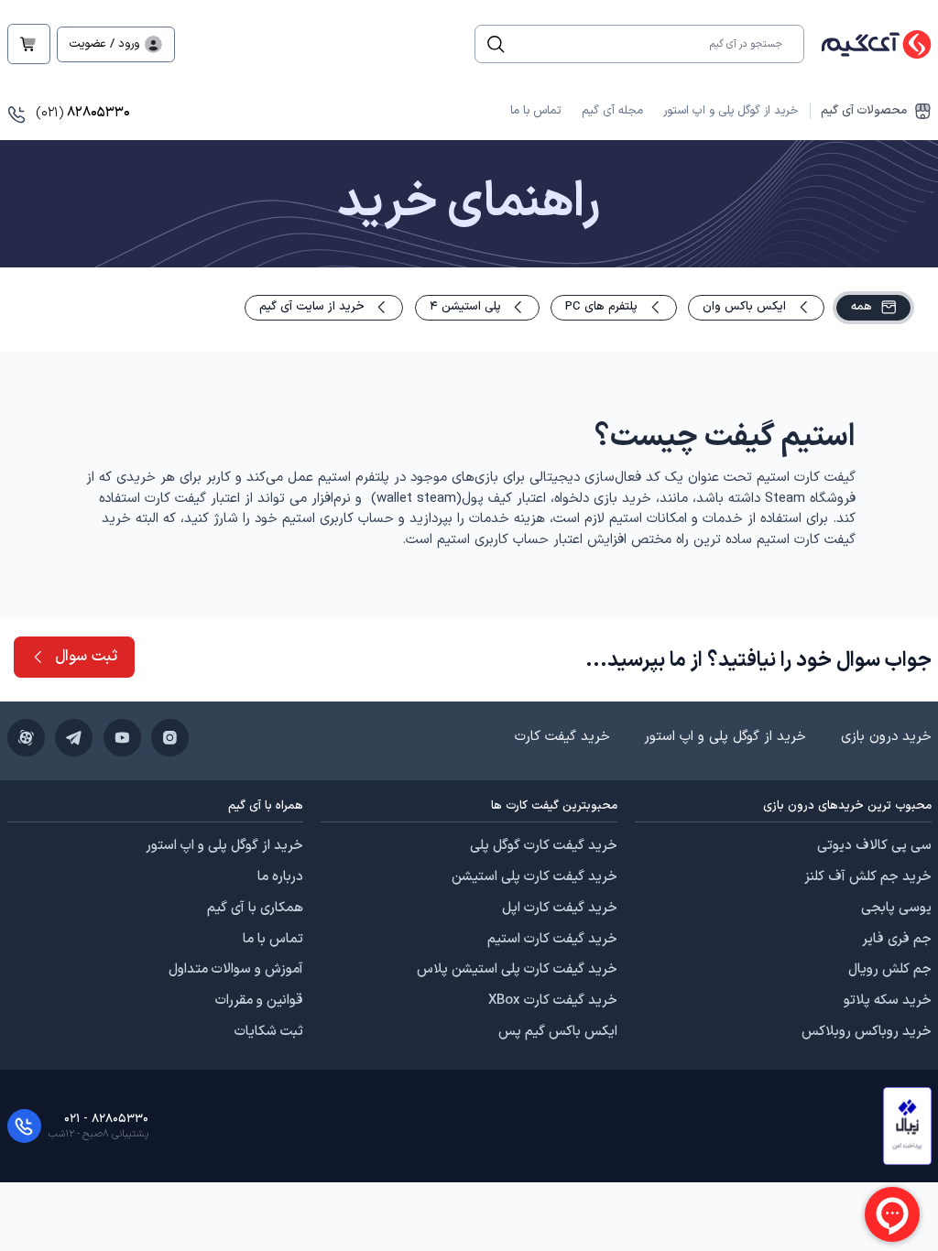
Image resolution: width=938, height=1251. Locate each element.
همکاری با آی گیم (255, 908)
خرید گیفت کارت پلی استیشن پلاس (517, 970)
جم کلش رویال (890, 970)
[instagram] (170, 737)
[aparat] (26, 737)
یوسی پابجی (896, 908)
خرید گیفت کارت (562, 736)
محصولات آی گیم (864, 111)
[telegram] (74, 737)
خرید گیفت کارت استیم (552, 940)
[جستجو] (496, 44)
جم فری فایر (897, 940)
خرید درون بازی (886, 736)
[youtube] (122, 737)
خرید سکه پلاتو (888, 1001)
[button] (907, 1126)
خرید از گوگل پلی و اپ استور (731, 111)
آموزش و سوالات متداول (236, 970)
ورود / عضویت (104, 44)
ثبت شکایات (268, 1032)
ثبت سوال (86, 656)
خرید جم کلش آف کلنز (868, 877)
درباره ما (280, 877)
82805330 (83, 113)
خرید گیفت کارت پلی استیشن (534, 877)
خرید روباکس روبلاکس (867, 1032)
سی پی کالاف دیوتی (874, 846)
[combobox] (650, 44)
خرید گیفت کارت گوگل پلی (543, 846)
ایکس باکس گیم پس (557, 1032)
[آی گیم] (868, 44)
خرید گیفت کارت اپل (559, 908)
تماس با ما (535, 111)
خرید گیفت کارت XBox (552, 1001)
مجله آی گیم (612, 111)
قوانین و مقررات (259, 1001)
